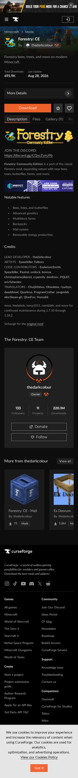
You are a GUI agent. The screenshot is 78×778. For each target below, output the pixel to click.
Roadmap (48, 636)
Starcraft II (11, 636)
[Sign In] (68, 19)
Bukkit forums (51, 643)
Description (17, 119)
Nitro (45, 720)
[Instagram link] (7, 583)
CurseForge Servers (54, 650)
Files (36, 119)
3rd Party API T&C (16, 712)
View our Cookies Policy (39, 757)
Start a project (13, 674)
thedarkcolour (39, 387)
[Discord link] (31, 583)
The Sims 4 (11, 628)
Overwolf (48, 699)
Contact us (49, 682)
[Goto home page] (15, 19)
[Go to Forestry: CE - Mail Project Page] (24, 499)
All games (10, 607)
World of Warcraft (16, 621)
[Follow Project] (69, 108)
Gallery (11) (54, 119)
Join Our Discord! (53, 607)
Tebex (45, 713)
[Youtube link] (23, 583)
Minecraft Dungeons (18, 650)
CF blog (47, 621)
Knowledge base (52, 667)
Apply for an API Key (18, 705)
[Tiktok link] (15, 583)
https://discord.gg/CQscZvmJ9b (28, 155)
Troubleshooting (52, 674)
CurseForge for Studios (57, 706)
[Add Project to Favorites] (58, 108)
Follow (41, 437)
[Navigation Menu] (6, 19)
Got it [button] (39, 768)
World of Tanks (14, 657)
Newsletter (49, 628)
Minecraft (11, 32)
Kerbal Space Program (19, 643)
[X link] (39, 583)
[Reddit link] (48, 583)
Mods (29, 32)
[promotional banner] (39, 6)
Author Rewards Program (15, 696)
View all (65, 461)
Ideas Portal (49, 614)
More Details (17, 93)
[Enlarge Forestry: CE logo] (10, 42)
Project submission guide (16, 684)
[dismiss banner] (71, 5)
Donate (41, 427)
